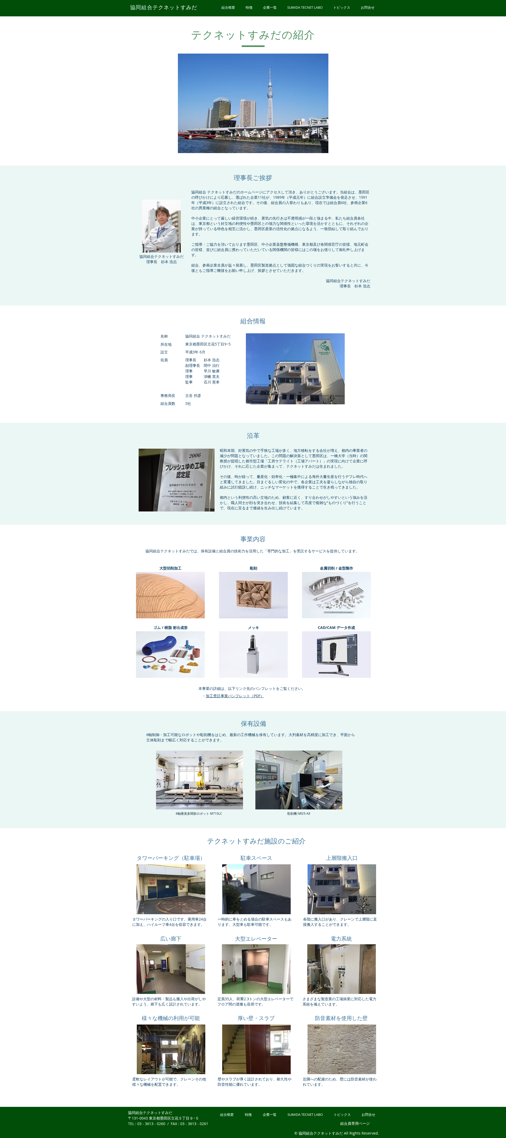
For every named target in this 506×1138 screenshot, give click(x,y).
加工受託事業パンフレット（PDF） (235, 695)
